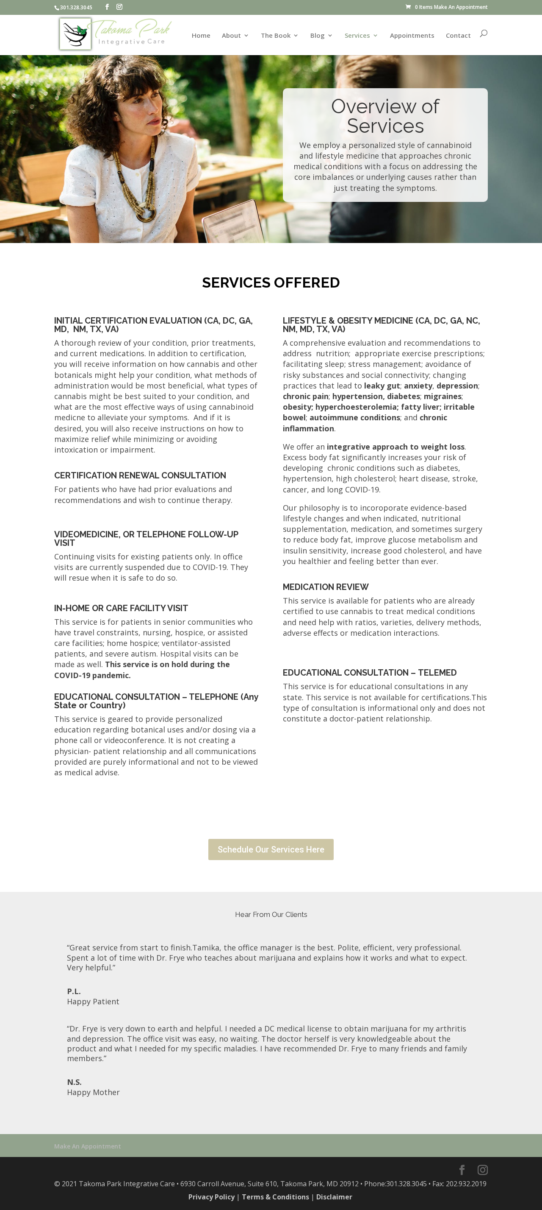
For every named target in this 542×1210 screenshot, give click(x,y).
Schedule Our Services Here (271, 849)
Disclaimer (334, 1197)
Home (201, 35)
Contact (458, 35)
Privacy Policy (211, 1197)
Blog (317, 35)
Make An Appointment (461, 7)
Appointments (412, 35)
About (231, 35)
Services (357, 35)
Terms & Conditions (275, 1197)
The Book (275, 35)
